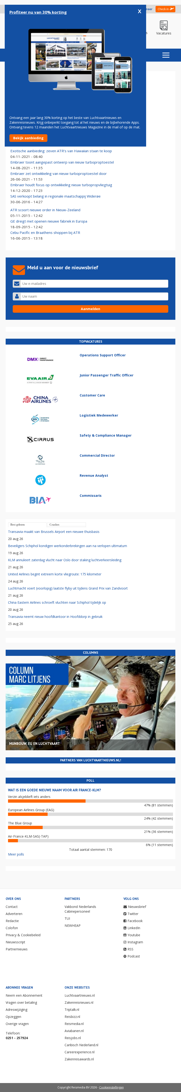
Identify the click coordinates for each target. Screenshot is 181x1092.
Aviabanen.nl (74, 1031)
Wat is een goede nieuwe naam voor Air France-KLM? (54, 790)
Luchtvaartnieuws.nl (80, 995)
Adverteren (14, 913)
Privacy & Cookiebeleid (23, 935)
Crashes (54, 524)
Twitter (133, 913)
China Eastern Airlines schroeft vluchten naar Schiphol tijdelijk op (57, 602)
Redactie (12, 921)
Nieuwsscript (15, 942)
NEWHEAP (73, 925)
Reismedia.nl (74, 1023)
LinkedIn (134, 928)
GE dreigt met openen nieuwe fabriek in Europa (48, 221)
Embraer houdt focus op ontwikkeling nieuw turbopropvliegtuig (61, 184)
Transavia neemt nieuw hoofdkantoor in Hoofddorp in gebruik (55, 616)
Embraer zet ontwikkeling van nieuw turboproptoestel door (58, 173)
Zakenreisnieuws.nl (79, 1002)
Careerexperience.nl (80, 1052)
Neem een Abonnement (24, 995)
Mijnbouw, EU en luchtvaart (34, 743)
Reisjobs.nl (73, 1038)
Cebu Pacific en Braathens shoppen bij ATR (45, 232)
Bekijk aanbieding (28, 138)
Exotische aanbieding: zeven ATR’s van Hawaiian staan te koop (61, 150)
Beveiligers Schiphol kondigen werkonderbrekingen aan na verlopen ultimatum (67, 546)
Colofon (12, 928)
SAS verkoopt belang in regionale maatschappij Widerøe (55, 196)
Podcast (134, 956)
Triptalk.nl (72, 1009)
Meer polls (16, 854)
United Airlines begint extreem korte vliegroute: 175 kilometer (54, 574)
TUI (67, 918)
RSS (130, 949)
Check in (163, 9)
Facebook (135, 921)
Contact (12, 906)
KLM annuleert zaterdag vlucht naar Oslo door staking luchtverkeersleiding (64, 560)
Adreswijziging (16, 1009)
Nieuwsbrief (137, 906)
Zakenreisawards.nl (79, 1059)
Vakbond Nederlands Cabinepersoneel (80, 909)
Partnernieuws (17, 949)
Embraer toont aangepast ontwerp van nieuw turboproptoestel (62, 162)
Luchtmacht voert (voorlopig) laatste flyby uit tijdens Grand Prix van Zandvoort (68, 588)
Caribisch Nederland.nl (81, 1045)
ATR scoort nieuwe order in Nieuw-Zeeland (45, 209)
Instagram (135, 942)
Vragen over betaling (21, 1002)
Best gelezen (17, 524)
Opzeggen (13, 1016)
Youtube (134, 935)
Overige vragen (17, 1023)
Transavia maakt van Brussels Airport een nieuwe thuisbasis (53, 531)
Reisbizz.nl (72, 1016)
